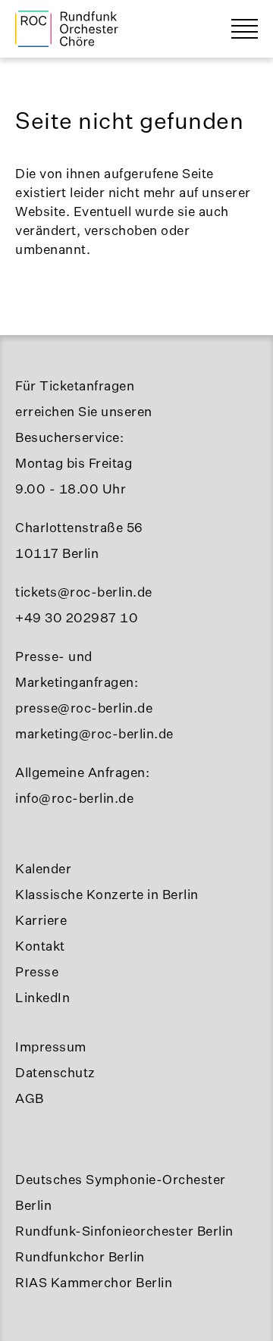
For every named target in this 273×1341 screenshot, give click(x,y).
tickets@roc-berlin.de (83, 592)
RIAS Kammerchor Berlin (93, 1282)
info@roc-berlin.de (74, 798)
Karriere (41, 920)
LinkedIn (42, 997)
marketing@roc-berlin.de (94, 733)
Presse (36, 971)
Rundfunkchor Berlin (80, 1256)
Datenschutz (55, 1072)
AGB (29, 1098)
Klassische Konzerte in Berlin (107, 894)
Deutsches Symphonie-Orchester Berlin (120, 1192)
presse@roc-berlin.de (83, 708)
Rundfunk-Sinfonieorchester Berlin (124, 1231)
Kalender (43, 868)
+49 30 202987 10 (76, 617)
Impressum (50, 1046)
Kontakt (40, 946)
